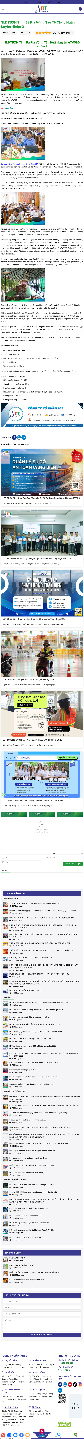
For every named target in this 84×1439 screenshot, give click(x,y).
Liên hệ (57, 2)
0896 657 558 (66, 1363)
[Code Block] (37, 853)
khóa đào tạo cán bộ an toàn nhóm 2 (19, 54)
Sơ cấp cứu (51, 392)
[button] (3, 9)
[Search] (80, 9)
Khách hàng (48, 2)
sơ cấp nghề (21, 388)
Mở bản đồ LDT (75, 1406)
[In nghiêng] (8, 853)
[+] (54, 853)
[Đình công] (18, 853)
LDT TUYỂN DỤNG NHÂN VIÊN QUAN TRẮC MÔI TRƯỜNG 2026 (32, 740)
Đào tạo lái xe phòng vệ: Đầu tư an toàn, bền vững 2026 (28, 679)
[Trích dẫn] (32, 853)
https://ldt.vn (18, 366)
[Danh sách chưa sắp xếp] (27, 853)
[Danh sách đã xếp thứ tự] (23, 853)
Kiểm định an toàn (10, 376)
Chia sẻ (26, 32)
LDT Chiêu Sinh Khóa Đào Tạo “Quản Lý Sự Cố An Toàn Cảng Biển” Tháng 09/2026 (41, 498)
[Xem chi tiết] (14, 437)
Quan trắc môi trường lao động (16, 384)
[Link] (42, 853)
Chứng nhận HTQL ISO (12, 396)
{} (47, 853)
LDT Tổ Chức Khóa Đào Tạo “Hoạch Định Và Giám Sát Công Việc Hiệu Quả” (37, 558)
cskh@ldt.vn (65, 1370)
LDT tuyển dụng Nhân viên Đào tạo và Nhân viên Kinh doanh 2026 (33, 800)
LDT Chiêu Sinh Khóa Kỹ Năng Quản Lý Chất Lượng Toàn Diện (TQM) (34, 619)
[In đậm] (3, 853)
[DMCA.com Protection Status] (64, 1424)
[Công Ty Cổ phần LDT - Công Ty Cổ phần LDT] (42, 9)
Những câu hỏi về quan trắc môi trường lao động (21, 118)
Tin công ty (28, 2)
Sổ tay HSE (38, 2)
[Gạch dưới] (13, 853)
